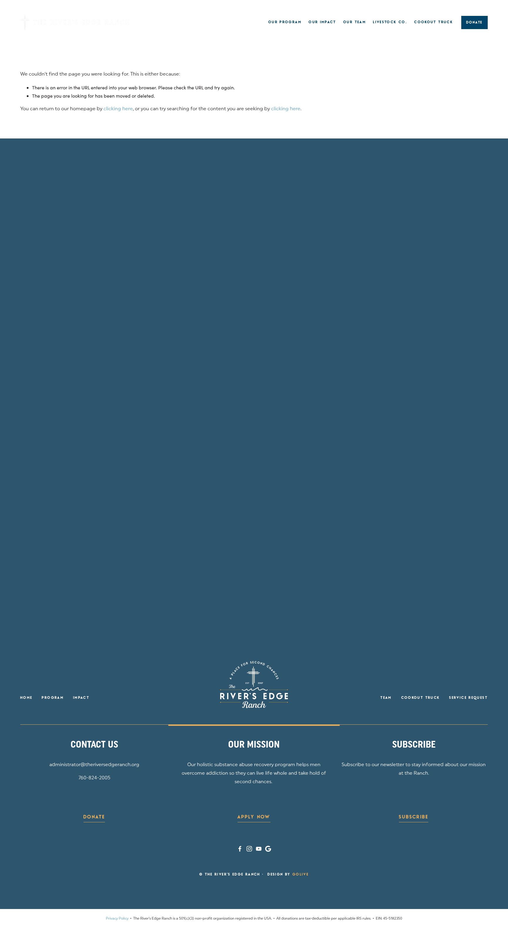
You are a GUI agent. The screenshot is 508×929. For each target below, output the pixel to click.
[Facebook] (240, 849)
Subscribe (413, 817)
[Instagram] (249, 849)
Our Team (354, 22)
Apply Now (254, 817)
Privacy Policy (117, 918)
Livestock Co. (390, 22)
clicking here (118, 109)
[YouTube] (259, 849)
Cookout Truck (433, 22)
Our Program (285, 22)
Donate (474, 22)
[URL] (268, 849)
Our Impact (322, 22)
